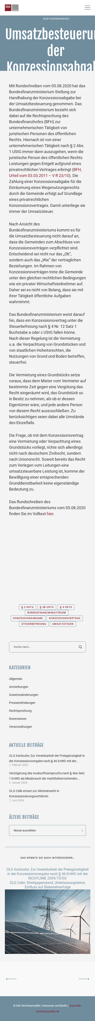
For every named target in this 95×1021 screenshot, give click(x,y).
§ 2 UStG (27, 607)
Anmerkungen (18, 687)
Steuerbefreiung (33, 624)
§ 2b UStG (47, 607)
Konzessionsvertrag (64, 618)
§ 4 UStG (66, 607)
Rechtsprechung (20, 710)
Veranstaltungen (20, 726)
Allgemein (15, 679)
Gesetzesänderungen (56, 18)
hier (50, 513)
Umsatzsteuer (63, 624)
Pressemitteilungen (22, 703)
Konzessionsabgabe (28, 618)
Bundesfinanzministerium (46, 612)
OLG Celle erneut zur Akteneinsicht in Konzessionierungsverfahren (34, 793)
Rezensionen (18, 718)
